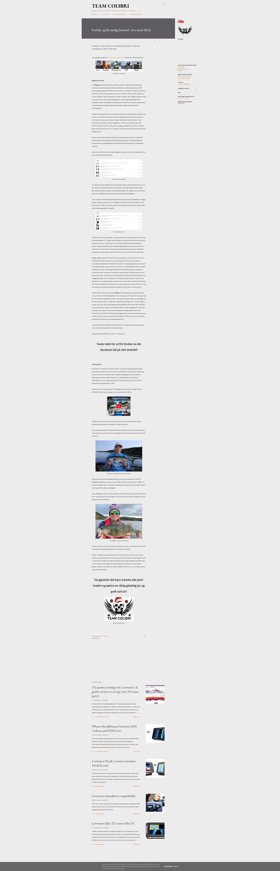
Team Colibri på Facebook (184, 75)
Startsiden (94, 14)
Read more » (137, 716)
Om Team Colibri (105, 14)
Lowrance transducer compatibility (114, 796)
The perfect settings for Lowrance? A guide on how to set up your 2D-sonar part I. (115, 691)
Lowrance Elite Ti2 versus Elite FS (113, 823)
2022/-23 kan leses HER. (116, 57)
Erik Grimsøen (181, 66)
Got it (176, 866)
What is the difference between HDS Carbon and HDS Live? (114, 728)
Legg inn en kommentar (102, 716)
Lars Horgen (181, 67)
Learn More (167, 866)
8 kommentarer (99, 813)
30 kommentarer (100, 786)
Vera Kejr (180, 70)
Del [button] (155, 41)
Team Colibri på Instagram (184, 77)
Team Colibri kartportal (184, 97)
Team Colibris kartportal (136, 14)
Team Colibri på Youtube (119, 14)
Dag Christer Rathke (183, 69)
